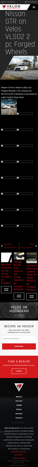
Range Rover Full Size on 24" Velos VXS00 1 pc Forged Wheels (19, 275)
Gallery (19, 401)
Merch (19, 409)
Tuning (19, 405)
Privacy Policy (19, 455)
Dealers (19, 414)
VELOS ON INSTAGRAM (19, 309)
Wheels (19, 397)
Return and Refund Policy (18, 452)
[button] (34, 7)
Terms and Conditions (19, 458)
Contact (19, 418)
